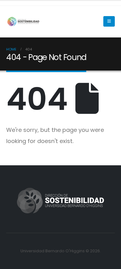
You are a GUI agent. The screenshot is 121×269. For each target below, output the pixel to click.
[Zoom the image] (60, 187)
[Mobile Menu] (109, 21)
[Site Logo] (23, 21)
